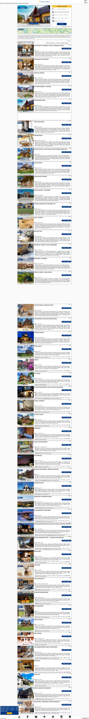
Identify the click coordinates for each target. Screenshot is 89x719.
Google (17, 706)
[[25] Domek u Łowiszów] (26, 406)
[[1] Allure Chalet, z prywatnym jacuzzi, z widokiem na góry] (26, 51)
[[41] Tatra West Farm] (26, 625)
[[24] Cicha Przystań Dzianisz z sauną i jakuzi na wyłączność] (26, 392)
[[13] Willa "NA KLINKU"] (26, 223)
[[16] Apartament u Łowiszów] (26, 264)
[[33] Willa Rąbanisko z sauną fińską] (26, 515)
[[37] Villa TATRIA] (26, 570)
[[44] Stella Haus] (26, 666)
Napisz (88, 718)
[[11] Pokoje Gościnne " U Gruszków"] (26, 195)
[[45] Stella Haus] (26, 679)
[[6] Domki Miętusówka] (26, 127)
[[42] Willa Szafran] (26, 638)
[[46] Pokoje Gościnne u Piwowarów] (26, 693)
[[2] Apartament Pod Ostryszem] (26, 64)
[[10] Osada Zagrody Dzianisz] (26, 181)
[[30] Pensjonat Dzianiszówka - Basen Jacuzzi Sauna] (26, 474)
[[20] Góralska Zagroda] (26, 337)
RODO (6, 711)
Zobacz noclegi (66, 48)
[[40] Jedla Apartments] (26, 611)
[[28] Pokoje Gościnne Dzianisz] (26, 447)
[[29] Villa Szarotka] (26, 461)
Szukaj (62, 24)
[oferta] (20, 56)
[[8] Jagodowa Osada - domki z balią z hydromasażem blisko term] (26, 154)
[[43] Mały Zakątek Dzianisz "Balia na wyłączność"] (26, 652)
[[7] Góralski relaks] (26, 140)
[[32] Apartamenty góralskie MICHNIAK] (26, 502)
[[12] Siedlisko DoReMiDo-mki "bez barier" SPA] (26, 209)
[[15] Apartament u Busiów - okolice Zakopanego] (26, 250)
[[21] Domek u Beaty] (26, 351)
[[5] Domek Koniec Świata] (26, 105)
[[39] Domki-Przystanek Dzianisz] (26, 597)
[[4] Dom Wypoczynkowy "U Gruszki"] (26, 92)
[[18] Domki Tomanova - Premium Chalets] (26, 310)
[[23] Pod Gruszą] (26, 378)
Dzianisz (19, 46)
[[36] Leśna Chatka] (26, 556)
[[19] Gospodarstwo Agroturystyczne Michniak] (26, 324)
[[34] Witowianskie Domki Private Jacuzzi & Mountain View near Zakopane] (26, 529)
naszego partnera (46, 357)
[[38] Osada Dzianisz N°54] (26, 584)
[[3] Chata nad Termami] (26, 78)
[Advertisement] (44, 294)
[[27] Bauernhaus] (26, 433)
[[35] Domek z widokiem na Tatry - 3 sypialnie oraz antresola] (26, 543)
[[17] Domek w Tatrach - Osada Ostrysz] (26, 277)
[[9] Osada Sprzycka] (26, 168)
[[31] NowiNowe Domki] (26, 488)
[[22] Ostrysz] (26, 365)
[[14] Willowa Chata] (26, 236)
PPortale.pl (5, 718)
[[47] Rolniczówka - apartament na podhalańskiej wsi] (26, 707)
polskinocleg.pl (44, 1)
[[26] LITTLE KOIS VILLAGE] (26, 420)
